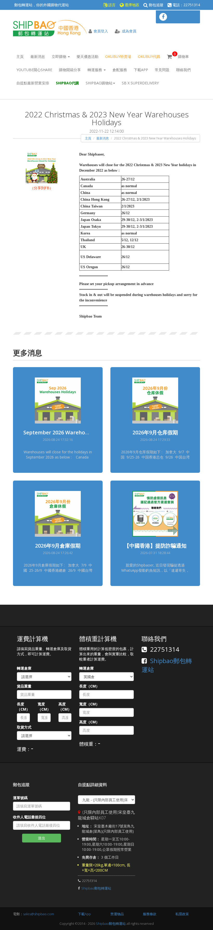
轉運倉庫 (24, 668)
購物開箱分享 (70, 69)
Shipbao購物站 (99, 82)
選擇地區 (131, 4)
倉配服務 (119, 69)
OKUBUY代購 (149, 56)
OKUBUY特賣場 (118, 56)
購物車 (181, 55)
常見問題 (162, 69)
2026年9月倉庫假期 (58, 545)
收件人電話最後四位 (29, 816)
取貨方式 (24, 727)
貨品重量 (24, 686)
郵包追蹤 (155, 4)
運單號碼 (20, 797)
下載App (141, 69)
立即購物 (59, 56)
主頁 (20, 56)
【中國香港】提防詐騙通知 (155, 545)
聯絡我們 (183, 69)
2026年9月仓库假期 (155, 432)
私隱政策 (182, 914)
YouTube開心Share (34, 69)
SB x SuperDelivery (140, 82)
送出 (41, 837)
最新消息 (37, 56)
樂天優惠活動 (87, 56)
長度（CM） (23, 707)
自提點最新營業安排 (32, 82)
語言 (111, 4)
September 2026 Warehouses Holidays (71, 432)
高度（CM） (64, 707)
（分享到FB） (41, 187)
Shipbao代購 (67, 82)
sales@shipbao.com (38, 914)
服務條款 (149, 914)
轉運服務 (95, 69)
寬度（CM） (44, 707)
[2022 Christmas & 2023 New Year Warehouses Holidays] (41, 167)
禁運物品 (117, 914)
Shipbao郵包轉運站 (96, 888)
